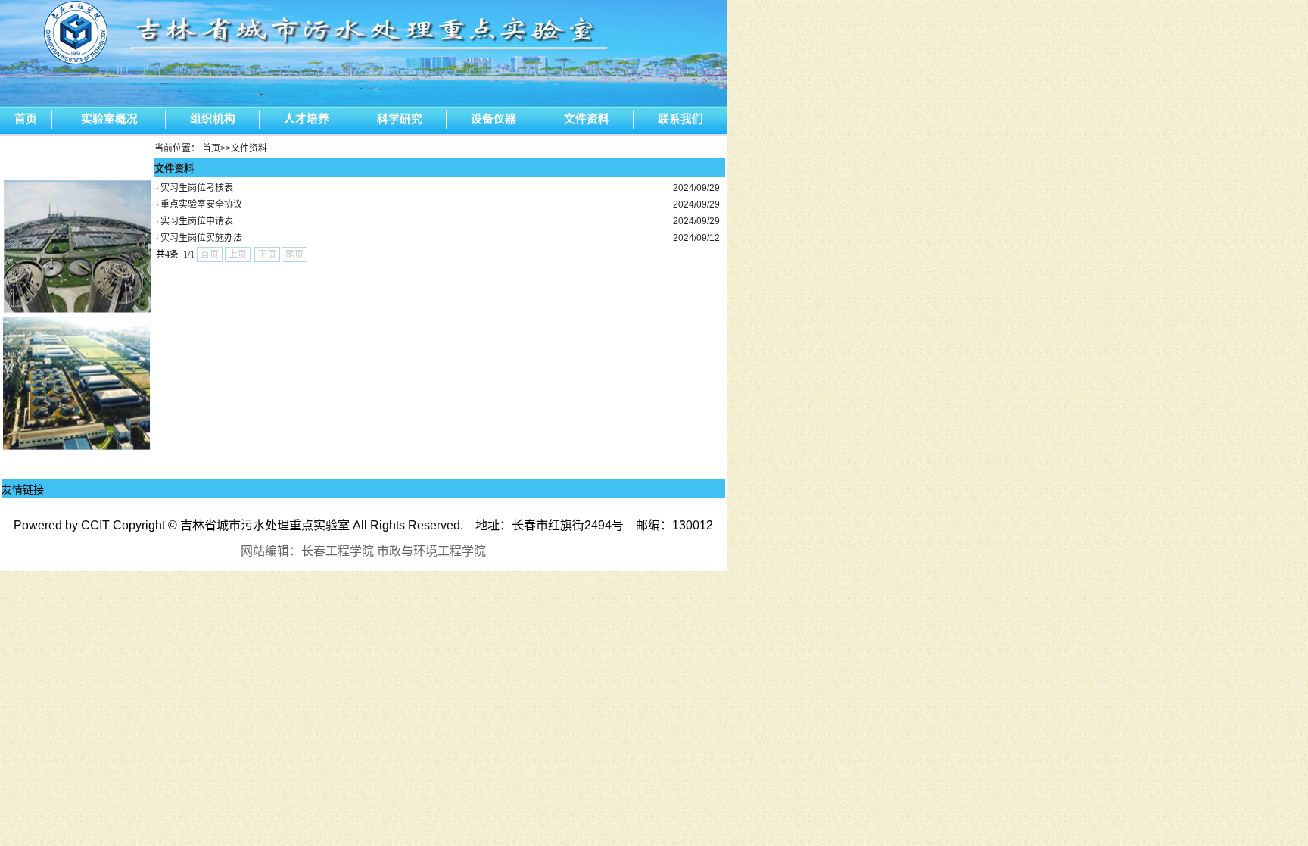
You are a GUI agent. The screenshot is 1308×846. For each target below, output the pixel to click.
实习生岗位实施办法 (201, 238)
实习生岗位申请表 (196, 221)
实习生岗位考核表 (196, 188)
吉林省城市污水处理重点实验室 (265, 525)
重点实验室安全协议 (201, 204)
